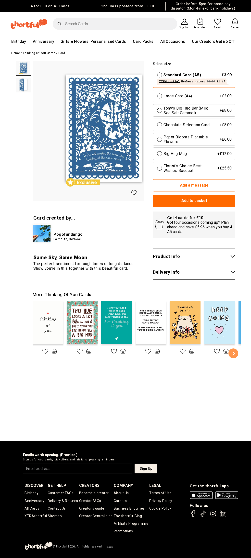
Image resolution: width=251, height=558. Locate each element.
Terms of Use (160, 493)
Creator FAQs (90, 501)
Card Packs (143, 41)
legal (155, 485)
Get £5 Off (225, 41)
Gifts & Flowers (74, 41)
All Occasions (172, 41)
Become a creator (94, 493)
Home (15, 53)
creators (89, 485)
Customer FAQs (61, 493)
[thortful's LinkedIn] (223, 515)
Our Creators (203, 41)
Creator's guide (91, 508)
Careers (120, 501)
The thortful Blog (128, 516)
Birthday (18, 41)
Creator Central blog (96, 516)
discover (34, 485)
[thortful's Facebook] (193, 515)
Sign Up (146, 468)
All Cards (32, 508)
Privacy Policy (160, 501)
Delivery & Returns (63, 501)
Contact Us (57, 508)
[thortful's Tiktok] (203, 515)
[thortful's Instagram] (213, 515)
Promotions (123, 531)
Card (61, 53)
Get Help (57, 485)
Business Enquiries (129, 508)
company (123, 485)
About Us (121, 493)
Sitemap (55, 516)
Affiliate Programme (131, 523)
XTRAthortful (36, 516)
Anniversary (43, 41)
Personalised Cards (108, 41)
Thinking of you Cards (39, 53)
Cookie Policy (160, 508)
